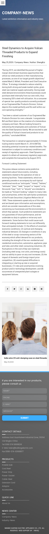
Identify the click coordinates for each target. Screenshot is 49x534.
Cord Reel (6, 468)
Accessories (7, 489)
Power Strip (7, 472)
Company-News (18, 12)
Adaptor (5, 486)
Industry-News (8, 520)
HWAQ (36, 530)
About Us (6, 503)
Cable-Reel (7, 479)
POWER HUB (7, 465)
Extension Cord (8, 482)
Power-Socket (8, 475)
